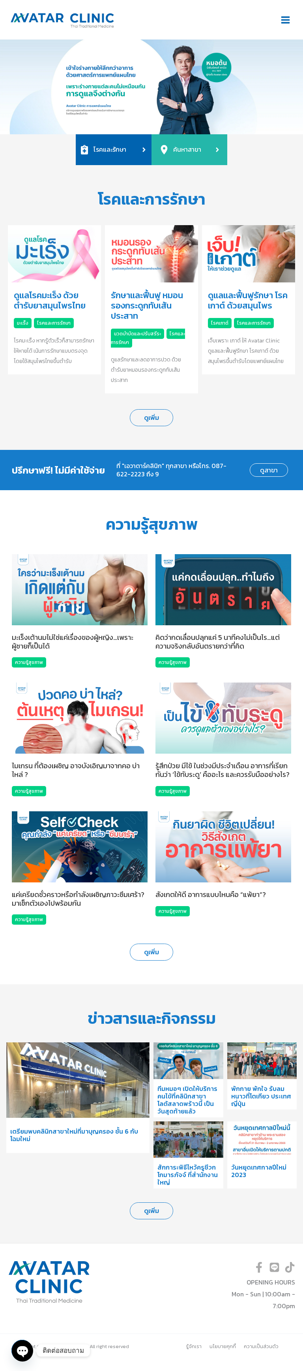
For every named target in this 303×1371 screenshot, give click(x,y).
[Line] (274, 1267)
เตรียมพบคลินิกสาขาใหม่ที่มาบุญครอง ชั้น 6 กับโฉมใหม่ (74, 1135)
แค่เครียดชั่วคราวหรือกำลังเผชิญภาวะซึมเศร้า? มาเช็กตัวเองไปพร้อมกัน (78, 898)
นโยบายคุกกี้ (222, 1346)
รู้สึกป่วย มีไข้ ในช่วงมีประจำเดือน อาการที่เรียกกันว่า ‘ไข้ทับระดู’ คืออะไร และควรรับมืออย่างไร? (222, 770)
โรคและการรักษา (54, 323)
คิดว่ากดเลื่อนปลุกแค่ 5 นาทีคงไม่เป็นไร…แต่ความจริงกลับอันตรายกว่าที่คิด (217, 641)
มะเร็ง (22, 323)
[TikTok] (289, 1267)
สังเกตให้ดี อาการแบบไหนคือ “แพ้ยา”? (210, 894)
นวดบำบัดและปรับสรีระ (137, 333)
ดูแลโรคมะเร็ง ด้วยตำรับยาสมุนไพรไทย (50, 300)
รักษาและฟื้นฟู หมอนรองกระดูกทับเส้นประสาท (147, 306)
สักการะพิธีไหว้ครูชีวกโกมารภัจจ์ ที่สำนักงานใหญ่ (187, 1174)
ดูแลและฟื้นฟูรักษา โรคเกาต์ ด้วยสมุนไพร (248, 300)
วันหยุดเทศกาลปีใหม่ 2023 (258, 1170)
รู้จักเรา (194, 1346)
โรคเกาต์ (219, 323)
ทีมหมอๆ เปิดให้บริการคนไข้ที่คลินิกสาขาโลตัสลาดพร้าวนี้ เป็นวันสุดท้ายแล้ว (187, 1100)
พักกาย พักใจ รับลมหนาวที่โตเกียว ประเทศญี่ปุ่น (261, 1096)
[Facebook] (259, 1267)
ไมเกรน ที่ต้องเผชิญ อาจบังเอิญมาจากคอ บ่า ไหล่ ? (76, 770)
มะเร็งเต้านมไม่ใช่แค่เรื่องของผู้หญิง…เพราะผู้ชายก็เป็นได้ (72, 641)
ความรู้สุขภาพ (29, 662)
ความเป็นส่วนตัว (261, 1346)
